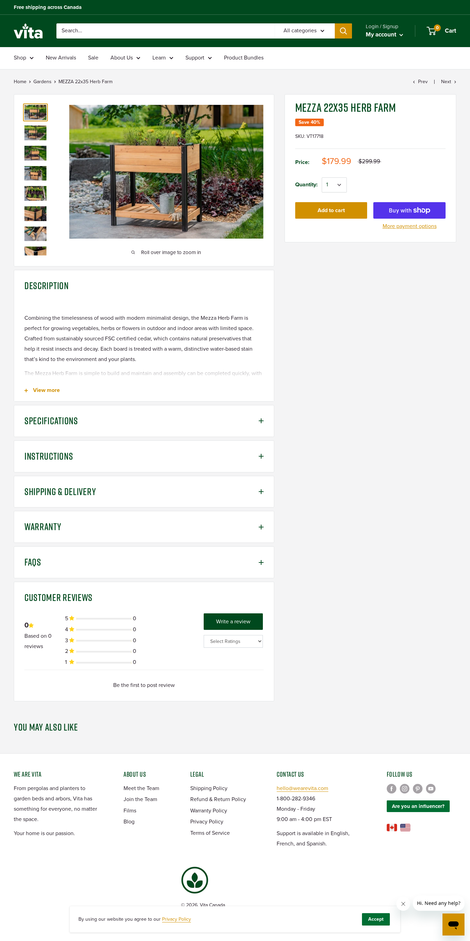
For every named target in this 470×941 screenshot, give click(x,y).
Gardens (42, 82)
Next (446, 82)
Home (20, 82)
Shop (20, 57)
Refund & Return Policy (218, 799)
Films (130, 810)
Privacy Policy (206, 821)
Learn (159, 57)
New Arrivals (61, 57)
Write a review (233, 621)
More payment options (410, 226)
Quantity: (306, 184)
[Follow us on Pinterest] (418, 789)
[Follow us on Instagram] (404, 789)
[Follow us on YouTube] (431, 789)
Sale (93, 57)
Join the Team (140, 799)
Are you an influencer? (418, 806)
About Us (121, 57)
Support (194, 57)
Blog (129, 821)
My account (382, 34)
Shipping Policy (208, 788)
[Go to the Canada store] (392, 827)
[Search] (343, 31)
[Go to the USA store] (405, 827)
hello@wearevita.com (302, 788)
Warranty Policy (208, 810)
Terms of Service (210, 833)
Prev (423, 82)
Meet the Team (141, 788)
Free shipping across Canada (48, 7)
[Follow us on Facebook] (391, 789)
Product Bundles (244, 57)
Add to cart (331, 210)
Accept (376, 919)
